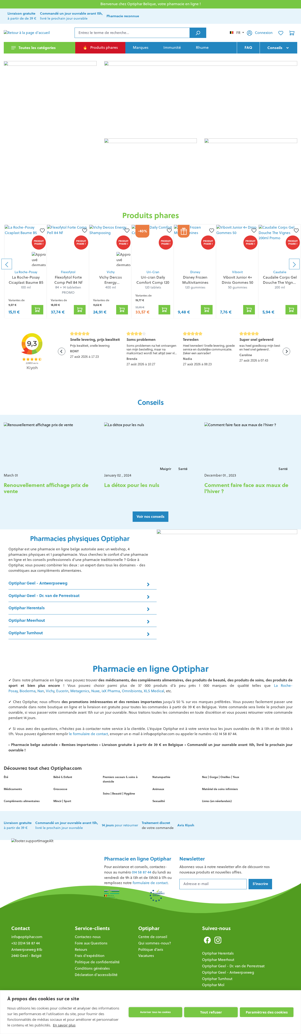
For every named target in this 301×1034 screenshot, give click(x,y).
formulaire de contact (150, 882)
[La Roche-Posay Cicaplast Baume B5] (26, 246)
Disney (195, 272)
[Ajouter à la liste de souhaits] (41, 230)
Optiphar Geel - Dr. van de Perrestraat (233, 966)
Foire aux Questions (91, 943)
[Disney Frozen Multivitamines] (195, 246)
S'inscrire (260, 883)
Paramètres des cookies (267, 1012)
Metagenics (79, 690)
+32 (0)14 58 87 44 (25, 943)
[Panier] (291, 33)
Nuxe (95, 690)
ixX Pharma (111, 690)
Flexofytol (68, 272)
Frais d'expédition (89, 955)
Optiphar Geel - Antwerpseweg (228, 972)
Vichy (111, 272)
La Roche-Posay (26, 272)
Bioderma (28, 690)
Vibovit (237, 272)
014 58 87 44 (141, 872)
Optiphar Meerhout (218, 959)
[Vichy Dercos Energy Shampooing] (110, 246)
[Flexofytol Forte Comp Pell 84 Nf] (68, 246)
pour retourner (120, 825)
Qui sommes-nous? (154, 943)
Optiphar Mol (213, 984)
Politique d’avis (150, 949)
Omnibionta (132, 690)
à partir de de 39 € (22, 16)
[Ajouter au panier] (37, 309)
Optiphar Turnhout (217, 978)
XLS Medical (154, 690)
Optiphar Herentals (218, 953)
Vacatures (146, 955)
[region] (150, 264)
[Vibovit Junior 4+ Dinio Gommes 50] (237, 246)
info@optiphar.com (26, 936)
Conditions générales (92, 968)
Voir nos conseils (150, 516)
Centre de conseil (152, 936)
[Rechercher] (198, 33)
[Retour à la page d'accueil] (27, 33)
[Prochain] (294, 264)
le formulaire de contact (88, 733)
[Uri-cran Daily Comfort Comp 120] (153, 246)
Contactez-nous (88, 936)
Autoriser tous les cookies (155, 1012)
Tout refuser (211, 1012)
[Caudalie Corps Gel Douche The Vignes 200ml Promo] (280, 246)
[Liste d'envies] (280, 33)
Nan (40, 690)
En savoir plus (64, 1025)
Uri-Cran (153, 272)
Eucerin (62, 690)
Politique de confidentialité (97, 962)
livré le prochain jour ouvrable (71, 16)
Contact (20, 928)
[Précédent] (6, 264)
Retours (81, 949)
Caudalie (279, 272)
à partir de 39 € (18, 825)
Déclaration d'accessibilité (96, 974)
